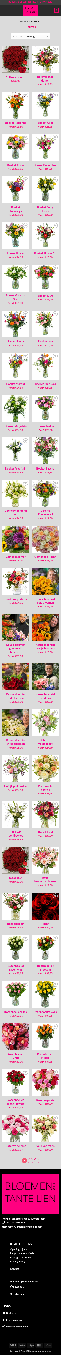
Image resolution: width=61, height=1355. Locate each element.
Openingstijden (18, 1249)
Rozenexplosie (45, 1100)
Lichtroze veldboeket (45, 741)
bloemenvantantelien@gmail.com (23, 1226)
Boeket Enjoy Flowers (45, 209)
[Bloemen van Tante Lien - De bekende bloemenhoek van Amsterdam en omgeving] (30, 10)
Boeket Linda (16, 341)
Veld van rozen (45, 1146)
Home (24, 21)
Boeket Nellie (45, 426)
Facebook (18, 1286)
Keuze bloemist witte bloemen (15, 741)
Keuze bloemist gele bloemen (45, 600)
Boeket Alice (45, 122)
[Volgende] (36, 1160)
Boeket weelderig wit (16, 512)
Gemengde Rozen (45, 556)
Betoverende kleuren (45, 78)
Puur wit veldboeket (16, 833)
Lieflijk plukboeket (15, 786)
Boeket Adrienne (15, 122)
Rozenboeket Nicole (45, 1055)
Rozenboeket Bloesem (45, 967)
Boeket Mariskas (45, 384)
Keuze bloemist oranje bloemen (45, 646)
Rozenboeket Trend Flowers (16, 1101)
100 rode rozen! (15, 77)
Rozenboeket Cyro (45, 1011)
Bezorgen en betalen (21, 1257)
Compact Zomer (16, 556)
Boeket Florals (16, 253)
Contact (14, 1268)
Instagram (18, 1293)
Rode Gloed (45, 832)
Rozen (45, 923)
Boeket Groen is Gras (16, 297)
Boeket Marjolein (16, 426)
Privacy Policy (17, 1261)
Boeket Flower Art (45, 253)
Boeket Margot (15, 384)
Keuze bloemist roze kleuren (45, 695)
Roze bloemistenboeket (45, 879)
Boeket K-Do (45, 295)
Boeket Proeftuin (15, 468)
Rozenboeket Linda (15, 1055)
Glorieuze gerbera (16, 599)
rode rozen (15, 877)
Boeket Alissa (15, 165)
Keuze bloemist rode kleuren (15, 695)
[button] (4, 10)
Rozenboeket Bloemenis (15, 967)
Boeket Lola (45, 341)
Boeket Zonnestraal (45, 512)
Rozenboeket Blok (15, 1011)
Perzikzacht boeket (45, 787)
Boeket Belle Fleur (45, 165)
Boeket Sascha (45, 468)
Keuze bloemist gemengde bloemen (15, 648)
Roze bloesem (15, 923)
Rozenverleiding (15, 1146)
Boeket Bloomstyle (15, 209)
